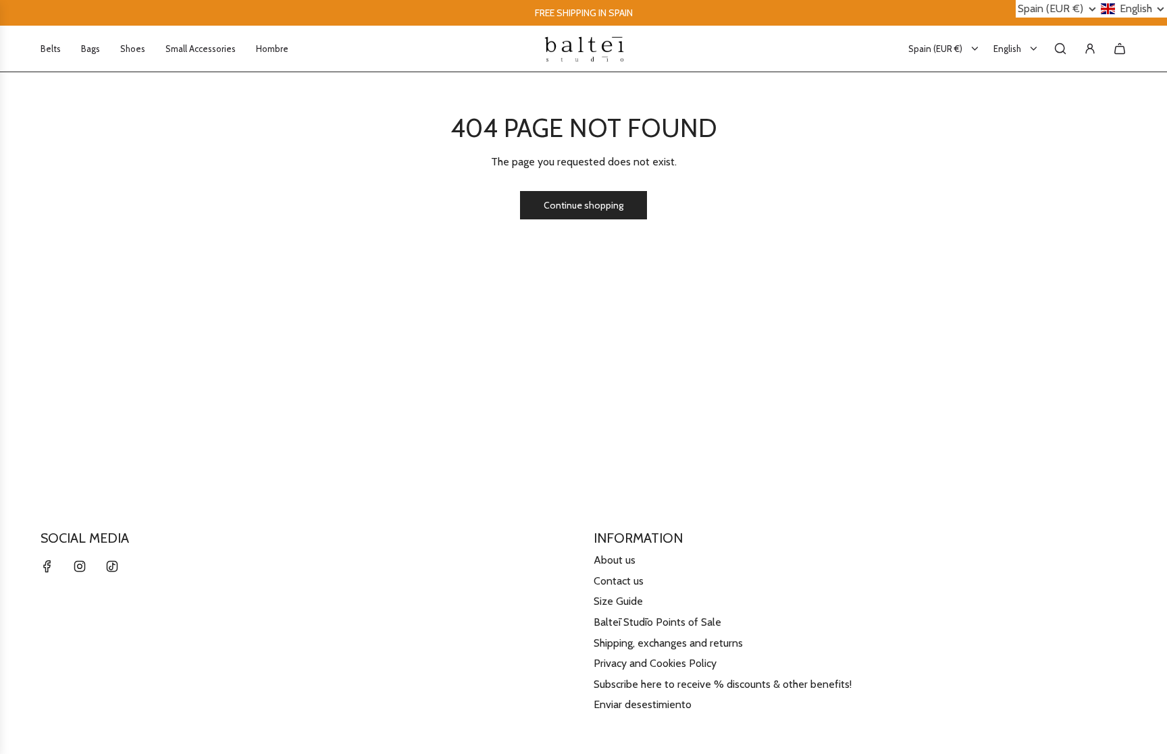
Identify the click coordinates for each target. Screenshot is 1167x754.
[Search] (1060, 48)
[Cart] (1120, 48)
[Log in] (1090, 48)
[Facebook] (47, 566)
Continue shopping (583, 205)
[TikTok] (112, 566)
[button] (1057, 9)
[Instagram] (80, 566)
